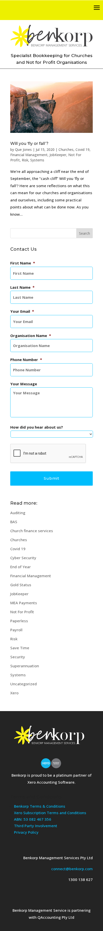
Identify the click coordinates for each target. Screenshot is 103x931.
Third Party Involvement (35, 825)
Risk (25, 160)
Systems (37, 160)
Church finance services (31, 530)
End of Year (20, 566)
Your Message (23, 384)
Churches (66, 149)
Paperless (19, 620)
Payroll (16, 629)
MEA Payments (23, 602)
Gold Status (20, 584)
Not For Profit (22, 611)
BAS (13, 521)
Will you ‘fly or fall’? (29, 143)
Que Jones (23, 149)
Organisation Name (30, 335)
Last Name (22, 287)
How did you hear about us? (36, 427)
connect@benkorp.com (72, 868)
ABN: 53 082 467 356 (32, 819)
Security (17, 656)
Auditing (17, 512)
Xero (14, 692)
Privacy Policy (26, 832)
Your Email (22, 311)
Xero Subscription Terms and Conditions (50, 812)
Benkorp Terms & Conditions (39, 806)
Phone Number (26, 359)
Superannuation (24, 665)
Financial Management (29, 154)
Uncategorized (23, 683)
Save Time (19, 647)
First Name (22, 263)
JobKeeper (58, 154)
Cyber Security (23, 557)
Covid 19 (83, 149)
